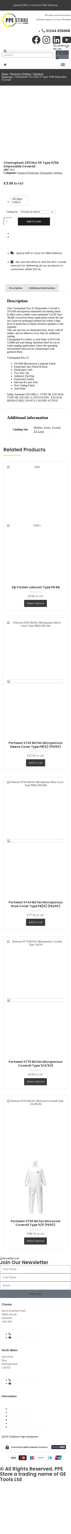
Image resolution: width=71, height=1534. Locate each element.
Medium (38, 427)
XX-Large (39, 431)
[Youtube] (66, 39)
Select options (35, 603)
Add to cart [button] (36, 762)
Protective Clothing (20, 73)
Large (47, 427)
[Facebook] (36, 39)
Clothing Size (12, 212)
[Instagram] (46, 39)
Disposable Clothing (51, 172)
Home (5, 73)
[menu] (63, 64)
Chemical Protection (28, 172)
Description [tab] (15, 288)
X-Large (56, 427)
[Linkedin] (56, 39)
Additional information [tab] (41, 288)
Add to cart (34, 221)
